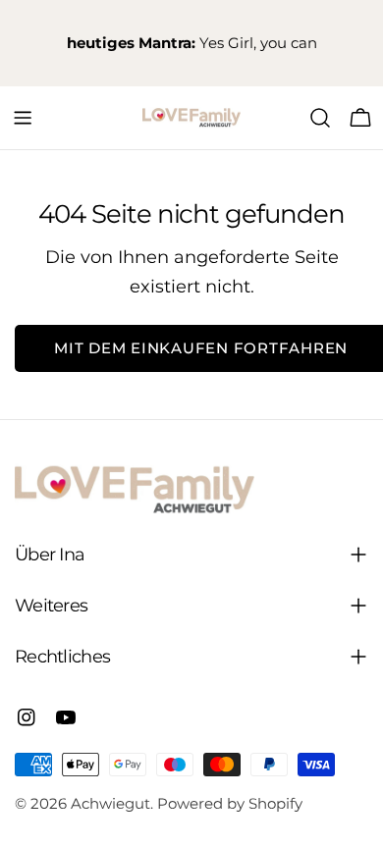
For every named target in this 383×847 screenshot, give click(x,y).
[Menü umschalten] (22, 117)
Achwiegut (110, 803)
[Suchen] (320, 117)
